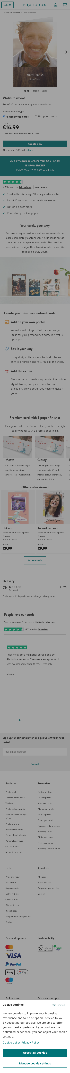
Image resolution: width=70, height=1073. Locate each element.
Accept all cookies (35, 1052)
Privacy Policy (30, 1042)
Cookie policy (12, 1042)
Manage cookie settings (35, 1063)
